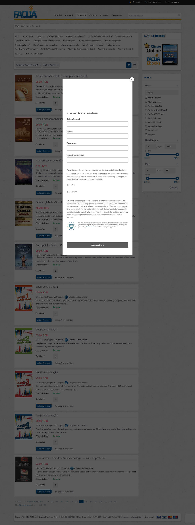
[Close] (132, 79)
